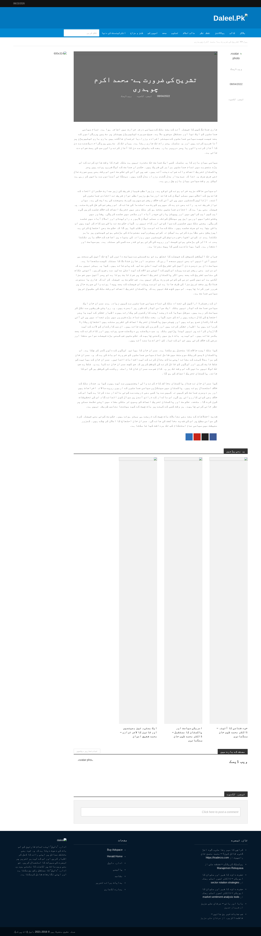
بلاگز (242, 32)
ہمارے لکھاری (113, 889)
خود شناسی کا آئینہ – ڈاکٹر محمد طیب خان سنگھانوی (232, 732)
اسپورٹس (153, 32)
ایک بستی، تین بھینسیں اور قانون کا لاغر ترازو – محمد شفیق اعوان (138, 732)
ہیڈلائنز (220, 32)
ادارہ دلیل (115, 862)
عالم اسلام (189, 32)
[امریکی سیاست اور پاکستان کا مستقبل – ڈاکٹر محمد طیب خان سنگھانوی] (183, 590)
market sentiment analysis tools (221, 896)
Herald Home (115, 856)
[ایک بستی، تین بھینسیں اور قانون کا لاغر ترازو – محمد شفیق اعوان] (138, 590)
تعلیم (174, 32)
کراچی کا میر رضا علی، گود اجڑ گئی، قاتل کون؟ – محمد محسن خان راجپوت (222, 853)
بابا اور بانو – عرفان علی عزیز (222, 903)
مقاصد (119, 876)
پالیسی (118, 869)
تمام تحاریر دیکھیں (87, 751)
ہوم (245, 41)
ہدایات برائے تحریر (109, 882)
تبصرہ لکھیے (236, 99)
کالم (232, 32)
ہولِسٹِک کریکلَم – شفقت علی (226, 864)
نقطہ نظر (205, 32)
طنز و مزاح (136, 32)
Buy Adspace (115, 849)
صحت (164, 32)
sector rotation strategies (225, 882)
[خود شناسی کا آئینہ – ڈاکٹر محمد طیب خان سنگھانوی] (229, 590)
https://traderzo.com (217, 857)
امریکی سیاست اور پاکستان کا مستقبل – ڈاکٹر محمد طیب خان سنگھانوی (187, 734)
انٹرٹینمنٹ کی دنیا (114, 32)
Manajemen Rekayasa (230, 867)
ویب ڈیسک (236, 69)
